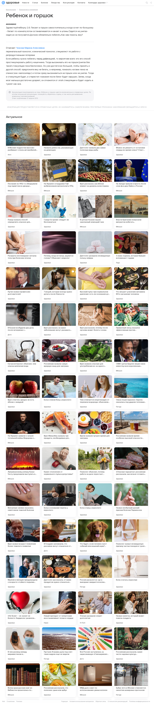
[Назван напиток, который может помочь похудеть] (131, 608)
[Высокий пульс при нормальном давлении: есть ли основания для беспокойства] (95, 284)
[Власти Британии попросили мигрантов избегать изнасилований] (131, 212)
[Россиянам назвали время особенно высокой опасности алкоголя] (131, 428)
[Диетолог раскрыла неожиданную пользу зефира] (95, 248)
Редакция (64, 701)
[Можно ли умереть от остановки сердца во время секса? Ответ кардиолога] (131, 140)
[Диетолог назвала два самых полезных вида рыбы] (95, 140)
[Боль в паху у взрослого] (95, 500)
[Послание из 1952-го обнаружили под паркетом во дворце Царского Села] (23, 176)
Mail (3, 701)
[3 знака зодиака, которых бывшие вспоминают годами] (131, 248)
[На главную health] (12, 2)
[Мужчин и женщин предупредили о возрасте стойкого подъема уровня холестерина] (23, 572)
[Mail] (3, 2)
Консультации (11, 9)
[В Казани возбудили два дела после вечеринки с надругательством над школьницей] (23, 320)
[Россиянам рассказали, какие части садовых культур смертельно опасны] (131, 644)
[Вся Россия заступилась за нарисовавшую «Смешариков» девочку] (95, 644)
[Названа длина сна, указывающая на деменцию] (59, 140)
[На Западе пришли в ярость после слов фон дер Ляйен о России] (131, 176)
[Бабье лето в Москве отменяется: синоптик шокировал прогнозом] (131, 680)
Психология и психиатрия (28, 9)
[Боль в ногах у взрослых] (131, 572)
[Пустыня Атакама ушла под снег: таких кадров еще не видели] (59, 644)
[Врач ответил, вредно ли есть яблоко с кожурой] (23, 392)
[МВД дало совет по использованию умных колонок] (95, 680)
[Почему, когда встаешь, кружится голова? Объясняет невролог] (59, 248)
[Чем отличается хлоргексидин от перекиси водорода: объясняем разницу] (95, 392)
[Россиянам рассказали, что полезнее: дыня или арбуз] (59, 680)
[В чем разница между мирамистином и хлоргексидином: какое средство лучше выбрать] (23, 644)
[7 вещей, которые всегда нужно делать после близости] (59, 284)
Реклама (19, 701)
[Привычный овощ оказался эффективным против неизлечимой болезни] (131, 320)
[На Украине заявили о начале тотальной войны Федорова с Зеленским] (23, 428)
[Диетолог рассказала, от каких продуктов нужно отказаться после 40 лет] (59, 572)
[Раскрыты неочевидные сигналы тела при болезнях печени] (23, 248)
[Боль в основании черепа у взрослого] (59, 500)
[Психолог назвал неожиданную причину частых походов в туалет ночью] (131, 536)
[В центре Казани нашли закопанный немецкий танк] (95, 212)
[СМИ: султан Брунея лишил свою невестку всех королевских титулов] (131, 356)
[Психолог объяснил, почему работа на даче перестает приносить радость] (95, 464)
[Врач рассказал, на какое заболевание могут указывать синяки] (59, 320)
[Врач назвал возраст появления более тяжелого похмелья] (23, 536)
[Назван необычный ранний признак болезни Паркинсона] (131, 500)
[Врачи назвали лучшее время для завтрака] (95, 428)
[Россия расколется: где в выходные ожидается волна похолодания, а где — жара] (95, 572)
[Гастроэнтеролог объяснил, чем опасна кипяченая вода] (23, 356)
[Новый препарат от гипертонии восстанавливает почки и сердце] (59, 608)
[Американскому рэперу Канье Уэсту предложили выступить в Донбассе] (23, 464)
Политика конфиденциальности (139, 701)
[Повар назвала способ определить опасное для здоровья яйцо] (23, 212)
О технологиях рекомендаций (117, 701)
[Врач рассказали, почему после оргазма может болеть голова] (95, 320)
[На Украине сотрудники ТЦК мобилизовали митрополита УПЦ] (59, 176)
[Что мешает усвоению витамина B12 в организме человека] (131, 284)
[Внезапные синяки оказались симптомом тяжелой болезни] (23, 500)
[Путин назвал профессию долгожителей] (23, 284)
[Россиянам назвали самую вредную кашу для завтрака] (59, 356)
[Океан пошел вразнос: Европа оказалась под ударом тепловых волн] (131, 392)
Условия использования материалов (82, 701)
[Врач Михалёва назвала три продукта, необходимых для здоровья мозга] (59, 428)
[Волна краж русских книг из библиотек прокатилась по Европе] (23, 680)
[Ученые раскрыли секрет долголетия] (95, 608)
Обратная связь (100, 701)
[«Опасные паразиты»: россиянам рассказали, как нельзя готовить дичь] (131, 464)
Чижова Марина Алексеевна (30, 48)
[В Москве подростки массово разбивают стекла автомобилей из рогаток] (23, 140)
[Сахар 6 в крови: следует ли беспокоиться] (59, 212)
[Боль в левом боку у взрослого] (59, 392)
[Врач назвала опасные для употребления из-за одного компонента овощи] (95, 356)
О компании (11, 701)
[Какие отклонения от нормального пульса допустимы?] (59, 464)
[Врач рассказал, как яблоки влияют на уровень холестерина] (95, 176)
